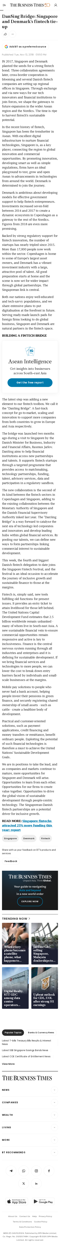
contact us (24, 1216)
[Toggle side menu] (4, 5)
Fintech (45, 838)
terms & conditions (22, 1222)
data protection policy (30, 1227)
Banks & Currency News (41, 1032)
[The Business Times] (27, 5)
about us (12, 1216)
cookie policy (40, 1222)
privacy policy (45, 1216)
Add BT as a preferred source (27, 46)
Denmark (28, 838)
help (34, 1216)
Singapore (10, 838)
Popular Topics (13, 1032)
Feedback (11, 861)
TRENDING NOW (14, 919)
